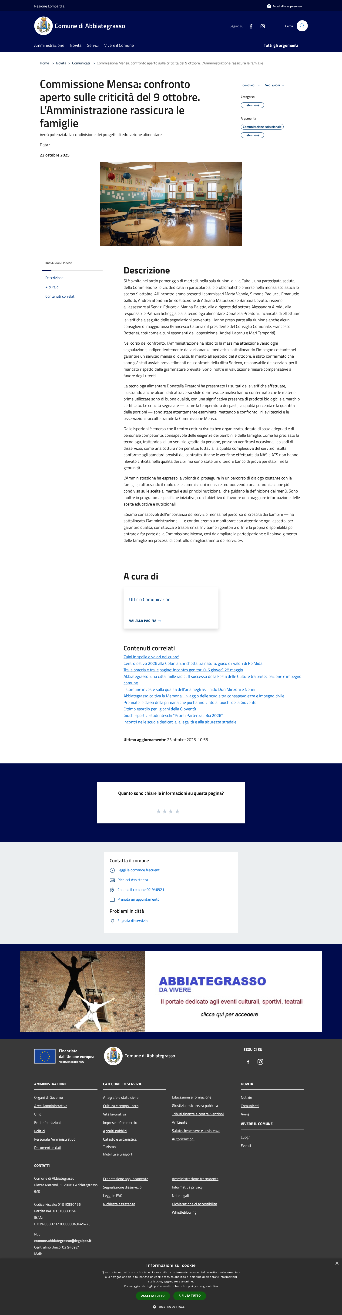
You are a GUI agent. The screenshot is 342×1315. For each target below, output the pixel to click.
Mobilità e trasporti (118, 1154)
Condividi (249, 85)
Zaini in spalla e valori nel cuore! (151, 657)
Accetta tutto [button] (153, 1296)
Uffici (38, 1114)
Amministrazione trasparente (195, 1179)
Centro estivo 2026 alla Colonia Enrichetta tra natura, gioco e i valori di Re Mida (193, 663)
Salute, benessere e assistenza (196, 1130)
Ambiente (179, 1122)
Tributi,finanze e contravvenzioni (198, 1114)
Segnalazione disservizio (122, 1187)
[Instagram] (260, 26)
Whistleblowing (184, 1212)
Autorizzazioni (183, 1139)
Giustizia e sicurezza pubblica (195, 1105)
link (215, 1286)
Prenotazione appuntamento (125, 1179)
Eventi (246, 1145)
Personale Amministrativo (54, 1139)
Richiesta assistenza (119, 1204)
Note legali (180, 1195)
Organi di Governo (48, 1097)
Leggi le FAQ (113, 1195)
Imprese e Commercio (120, 1122)
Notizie (246, 1097)
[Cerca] (302, 25)
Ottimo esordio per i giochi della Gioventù (160, 709)
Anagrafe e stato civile (120, 1097)
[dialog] (171, 1286)
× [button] (337, 1263)
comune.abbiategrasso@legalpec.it (62, 1240)
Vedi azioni (273, 85)
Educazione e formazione (191, 1097)
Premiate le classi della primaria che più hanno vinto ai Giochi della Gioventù (190, 702)
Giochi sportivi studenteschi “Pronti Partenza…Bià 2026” (173, 715)
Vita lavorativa (114, 1114)
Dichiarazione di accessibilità (194, 1204)
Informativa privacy (187, 1187)
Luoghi (246, 1137)
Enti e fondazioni (47, 1122)
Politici (39, 1131)
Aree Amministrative (50, 1106)
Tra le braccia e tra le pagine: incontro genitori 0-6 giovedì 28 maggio (183, 670)
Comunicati (81, 63)
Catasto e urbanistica (120, 1139)
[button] (170, 1306)
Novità (61, 63)
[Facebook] (249, 26)
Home (44, 63)
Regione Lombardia (49, 6)
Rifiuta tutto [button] (190, 1296)
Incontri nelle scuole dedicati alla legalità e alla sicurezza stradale (180, 722)
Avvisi (245, 1114)
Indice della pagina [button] (58, 262)
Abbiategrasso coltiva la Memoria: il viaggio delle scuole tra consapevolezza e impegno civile (204, 696)
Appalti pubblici (115, 1131)
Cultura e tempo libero (120, 1106)
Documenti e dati (47, 1147)
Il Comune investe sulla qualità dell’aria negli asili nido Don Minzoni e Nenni (189, 689)
